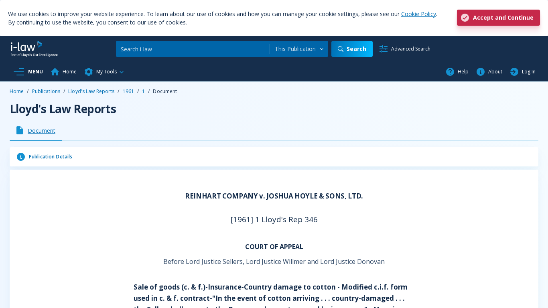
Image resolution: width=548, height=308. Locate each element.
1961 (128, 91)
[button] (104, 72)
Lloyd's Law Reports (91, 91)
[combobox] (299, 49)
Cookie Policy (418, 14)
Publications (46, 91)
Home (17, 91)
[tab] (36, 130)
